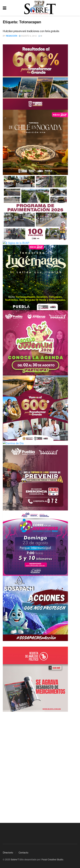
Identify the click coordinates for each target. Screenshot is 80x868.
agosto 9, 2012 (29, 36)
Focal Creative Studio (52, 859)
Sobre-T (15, 859)
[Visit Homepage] (40, 7)
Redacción (11, 36)
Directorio (8, 852)
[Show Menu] (4, 8)
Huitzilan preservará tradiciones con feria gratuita (31, 31)
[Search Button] (75, 8)
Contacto (23, 852)
